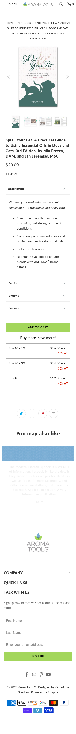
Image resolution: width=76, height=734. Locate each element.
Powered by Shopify (44, 692)
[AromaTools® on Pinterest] (42, 675)
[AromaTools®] (38, 4)
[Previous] (8, 76)
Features (13, 296)
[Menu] (2, 4)
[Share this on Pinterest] (42, 413)
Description (16, 188)
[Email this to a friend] (53, 413)
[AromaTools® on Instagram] (34, 675)
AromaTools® (27, 687)
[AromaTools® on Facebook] (27, 675)
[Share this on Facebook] (32, 413)
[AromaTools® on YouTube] (49, 675)
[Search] (61, 4)
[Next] (67, 76)
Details (12, 283)
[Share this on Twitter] (21, 413)
